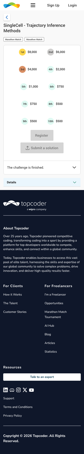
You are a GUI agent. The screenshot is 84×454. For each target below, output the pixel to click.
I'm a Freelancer (55, 295)
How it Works (12, 295)
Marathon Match (13, 39)
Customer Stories (14, 312)
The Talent (10, 303)
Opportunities (54, 303)
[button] (33, 5)
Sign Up (53, 5)
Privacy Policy (12, 416)
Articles (50, 343)
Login (72, 5)
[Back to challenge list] (6, 17)
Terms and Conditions (18, 407)
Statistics (51, 352)
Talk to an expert (42, 377)
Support (8, 398)
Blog (48, 334)
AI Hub (49, 326)
